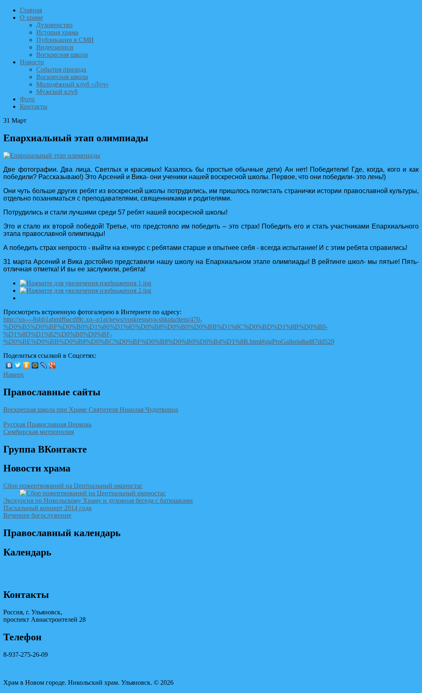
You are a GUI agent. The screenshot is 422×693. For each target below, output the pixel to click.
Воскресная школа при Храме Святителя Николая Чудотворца (90, 409)
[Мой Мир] (35, 365)
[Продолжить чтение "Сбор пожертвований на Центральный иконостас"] (93, 493)
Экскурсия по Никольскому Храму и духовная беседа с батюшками (98, 500)
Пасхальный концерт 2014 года (47, 507)
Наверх (13, 374)
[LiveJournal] (44, 365)
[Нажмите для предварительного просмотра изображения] (51, 155)
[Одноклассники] (26, 365)
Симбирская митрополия (38, 431)
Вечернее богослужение (37, 515)
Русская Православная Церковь (47, 424)
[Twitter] (18, 365)
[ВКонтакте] (9, 365)
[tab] (211, 486)
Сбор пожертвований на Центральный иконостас (73, 485)
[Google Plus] (52, 365)
